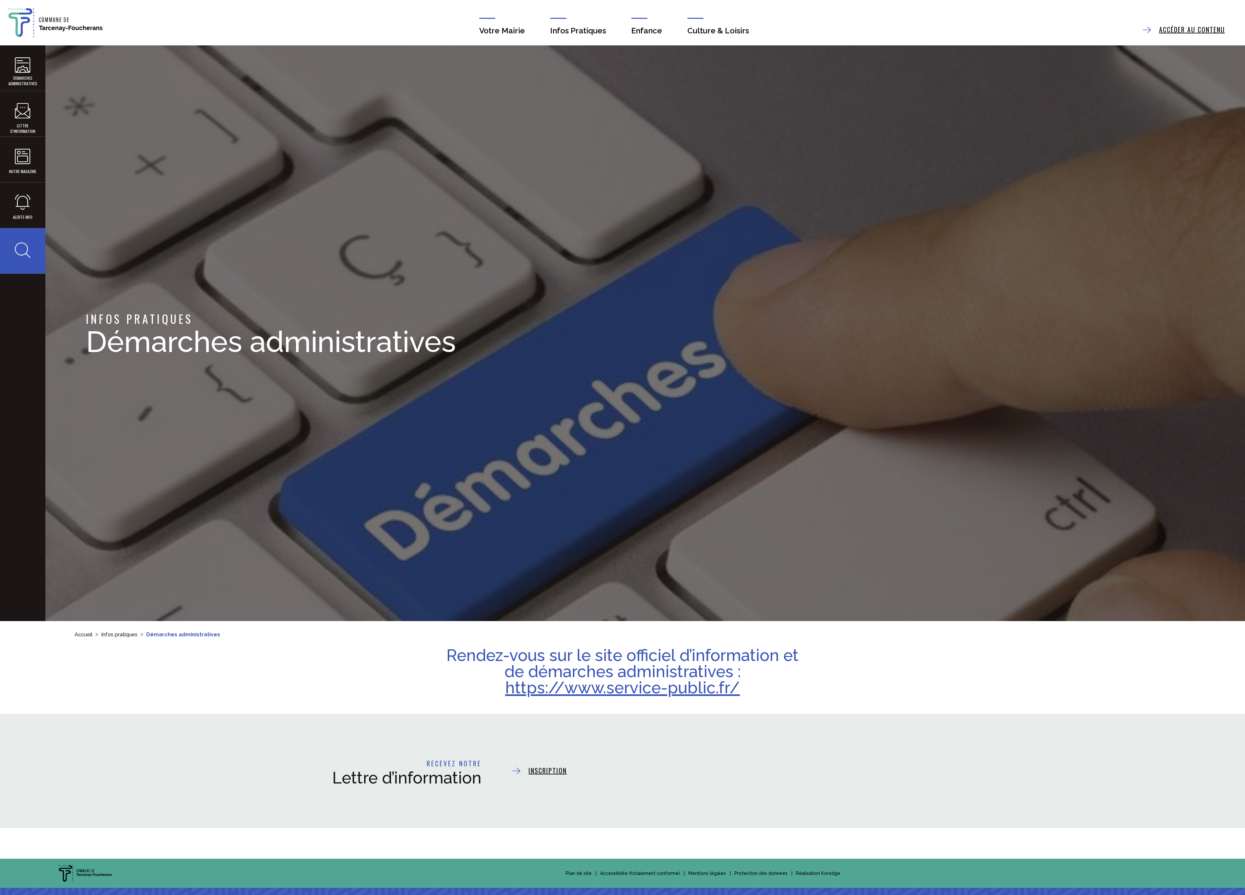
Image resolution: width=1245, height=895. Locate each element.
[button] (22, 251)
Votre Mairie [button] (502, 30)
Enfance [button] (646, 30)
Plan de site (579, 873)
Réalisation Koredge (818, 873)
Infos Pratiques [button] (578, 30)
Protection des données (761, 873)
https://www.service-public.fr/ (622, 687)
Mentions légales (707, 873)
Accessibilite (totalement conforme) (640, 873)
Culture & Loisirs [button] (718, 30)
